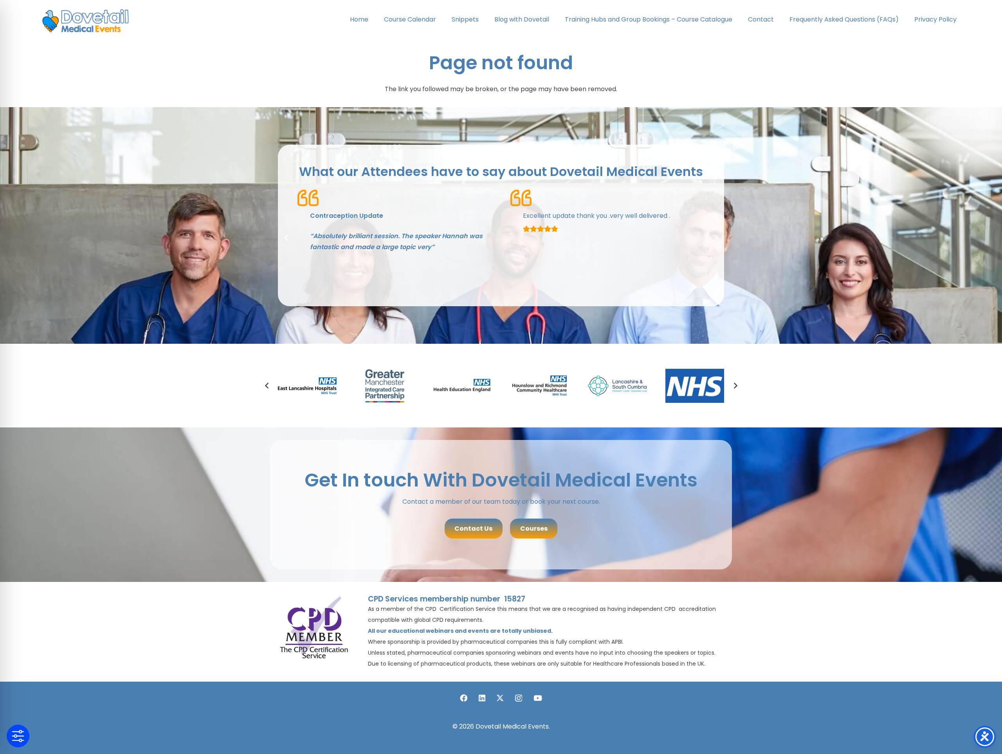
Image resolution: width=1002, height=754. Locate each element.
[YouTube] (537, 698)
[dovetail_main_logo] (88, 19)
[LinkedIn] (482, 698)
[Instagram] (518, 698)
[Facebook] (463, 698)
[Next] (715, 238)
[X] (500, 698)
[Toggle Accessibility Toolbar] (18, 736)
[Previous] (286, 238)
